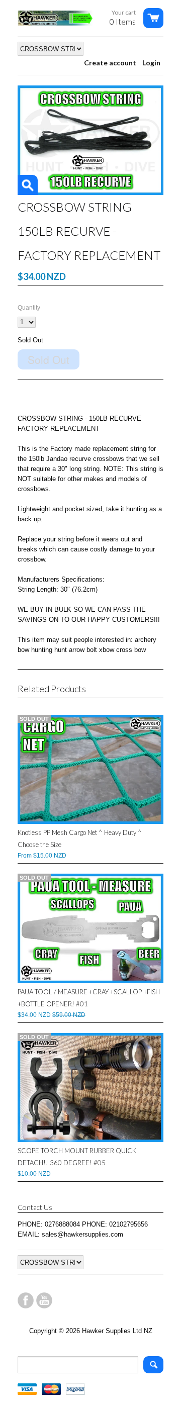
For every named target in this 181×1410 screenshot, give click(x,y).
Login (151, 62)
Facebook (26, 1300)
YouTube (44, 1300)
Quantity (29, 307)
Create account (110, 62)
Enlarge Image (28, 185)
